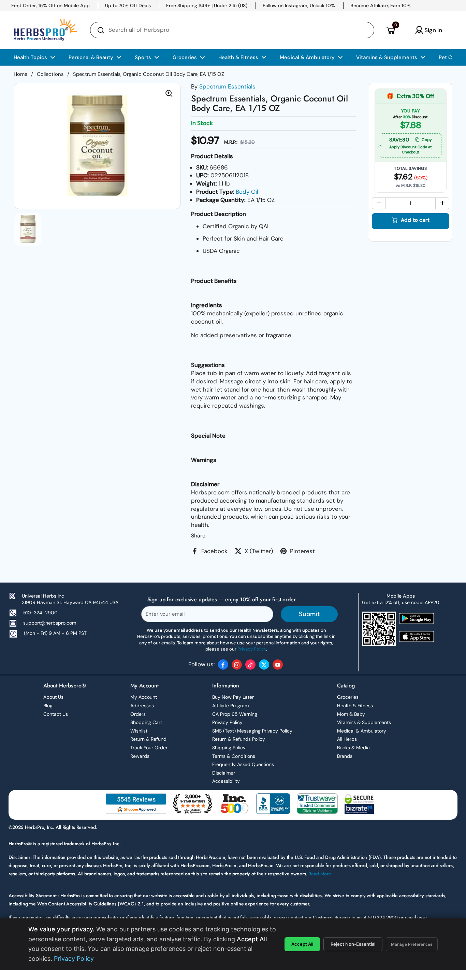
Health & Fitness (355, 705)
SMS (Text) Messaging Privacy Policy (252, 731)
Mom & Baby (351, 714)
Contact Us (55, 714)
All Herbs (347, 739)
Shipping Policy (229, 747)
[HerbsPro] (45, 30)
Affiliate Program (230, 705)
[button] (390, 30)
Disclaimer (223, 773)
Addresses (142, 705)
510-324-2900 (40, 613)
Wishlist (138, 731)
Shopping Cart (146, 722)
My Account (143, 697)
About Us (53, 697)
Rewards (139, 756)
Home (20, 74)
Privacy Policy (227, 722)
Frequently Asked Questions (243, 764)
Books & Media (353, 747)
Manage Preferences (412, 944)
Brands (344, 756)
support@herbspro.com (49, 623)
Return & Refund (148, 739)
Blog (48, 705)
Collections (50, 74)
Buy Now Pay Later (233, 697)
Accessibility (226, 781)
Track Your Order (149, 747)
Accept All (302, 944)
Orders (138, 714)
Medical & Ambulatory (361, 731)
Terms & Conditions (233, 756)
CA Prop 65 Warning (234, 714)
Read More (319, 873)
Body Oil (247, 191)
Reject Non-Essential (353, 944)
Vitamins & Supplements (364, 722)
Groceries (348, 697)
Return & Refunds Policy (238, 739)
